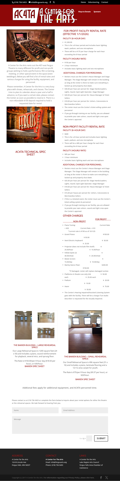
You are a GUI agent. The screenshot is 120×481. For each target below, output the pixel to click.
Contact (104, 2)
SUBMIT (101, 438)
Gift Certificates (71, 19)
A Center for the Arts (88, 459)
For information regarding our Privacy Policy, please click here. (69, 478)
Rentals (59, 19)
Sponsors (97, 12)
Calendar (59, 12)
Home (83, 2)
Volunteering (93, 2)
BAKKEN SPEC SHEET (35, 366)
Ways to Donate (84, 12)
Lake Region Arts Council (89, 462)
